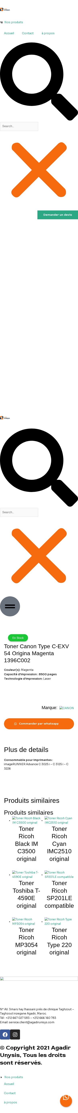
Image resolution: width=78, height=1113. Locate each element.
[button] (39, 82)
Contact (28, 33)
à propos (48, 33)
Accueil (9, 33)
